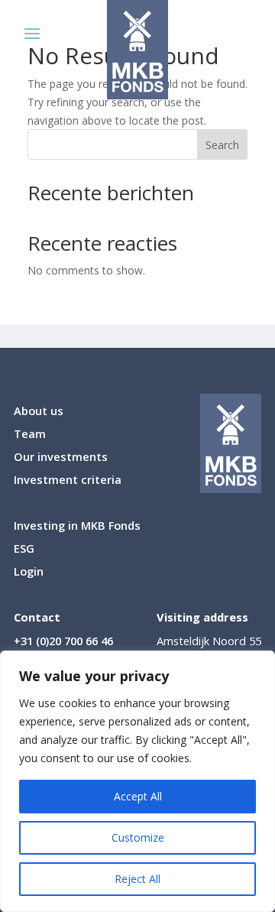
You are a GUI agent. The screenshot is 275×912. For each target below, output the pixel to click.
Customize (138, 837)
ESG (24, 549)
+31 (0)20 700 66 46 (63, 640)
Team (30, 434)
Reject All (137, 878)
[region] (137, 781)
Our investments (61, 457)
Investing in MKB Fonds (77, 526)
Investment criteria (67, 480)
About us (38, 411)
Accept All (138, 796)
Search (222, 145)
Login (29, 572)
